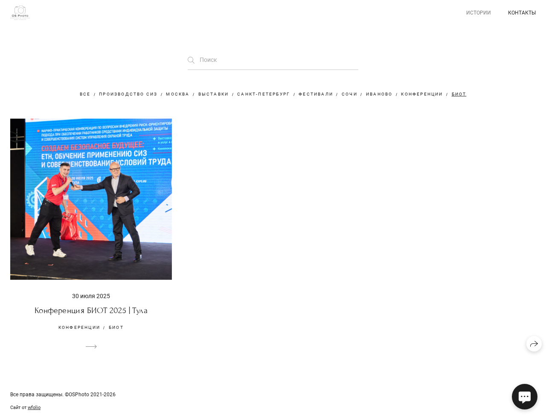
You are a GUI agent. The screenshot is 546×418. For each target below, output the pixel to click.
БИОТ (459, 94)
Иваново (379, 94)
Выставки (213, 94)
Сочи (349, 94)
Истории (478, 13)
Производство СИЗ (128, 94)
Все (85, 94)
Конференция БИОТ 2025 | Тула (91, 310)
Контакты (522, 13)
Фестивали (316, 94)
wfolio (34, 407)
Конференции (422, 94)
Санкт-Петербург (263, 94)
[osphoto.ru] (20, 13)
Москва (177, 94)
